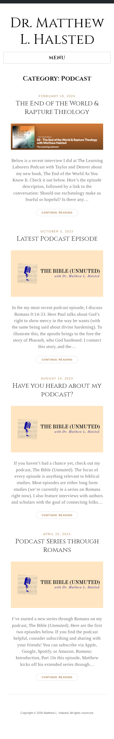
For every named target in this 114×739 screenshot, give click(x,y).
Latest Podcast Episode (57, 238)
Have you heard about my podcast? (57, 390)
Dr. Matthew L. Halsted (57, 31)
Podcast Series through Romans (57, 545)
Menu (57, 58)
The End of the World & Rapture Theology (57, 107)
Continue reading (57, 212)
